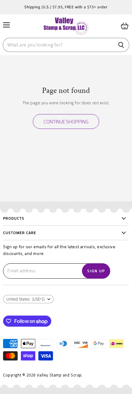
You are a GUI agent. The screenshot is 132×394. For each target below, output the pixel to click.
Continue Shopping (66, 121)
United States (25, 299)
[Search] (121, 45)
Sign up (96, 270)
